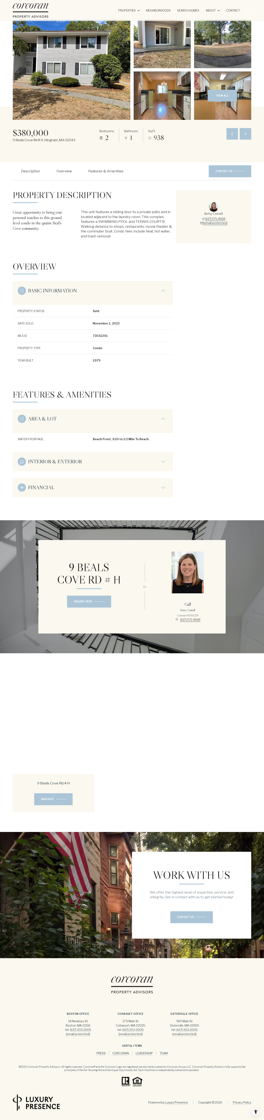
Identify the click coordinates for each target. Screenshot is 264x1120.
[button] (230, 171)
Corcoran (120, 1053)
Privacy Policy (242, 1102)
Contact (233, 10)
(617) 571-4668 (215, 218)
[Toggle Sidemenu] (247, 10)
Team (164, 1053)
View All (222, 95)
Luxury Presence (176, 1102)
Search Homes (188, 10)
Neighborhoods (158, 10)
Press (101, 1053)
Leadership (144, 1053)
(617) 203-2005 (80, 1029)
